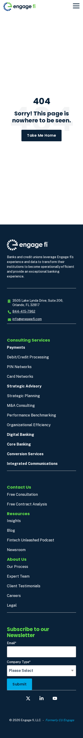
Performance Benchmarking (31, 415)
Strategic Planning (23, 396)
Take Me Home (41, 135)
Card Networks (20, 376)
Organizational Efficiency (29, 425)
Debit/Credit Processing (28, 357)
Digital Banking (20, 434)
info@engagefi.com (27, 319)
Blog (11, 530)
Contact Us (19, 487)
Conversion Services (25, 454)
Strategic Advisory (24, 386)
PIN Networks (19, 367)
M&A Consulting (21, 405)
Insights (14, 521)
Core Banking (19, 444)
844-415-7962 (23, 311)
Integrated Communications (32, 463)
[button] (76, 5)
